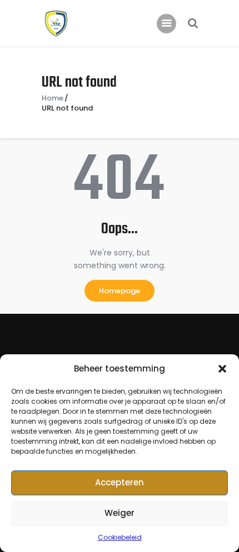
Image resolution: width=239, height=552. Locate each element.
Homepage (119, 290)
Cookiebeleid (120, 537)
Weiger (119, 513)
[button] (222, 368)
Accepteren (119, 482)
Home (52, 98)
